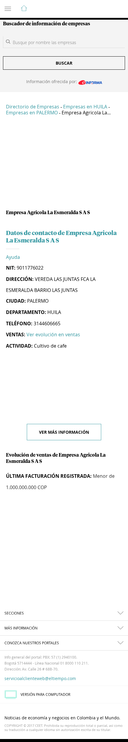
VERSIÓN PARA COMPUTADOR (45, 694)
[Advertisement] (64, 165)
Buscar (64, 63)
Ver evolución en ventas (53, 334)
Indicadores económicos (105, 9)
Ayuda (13, 257)
